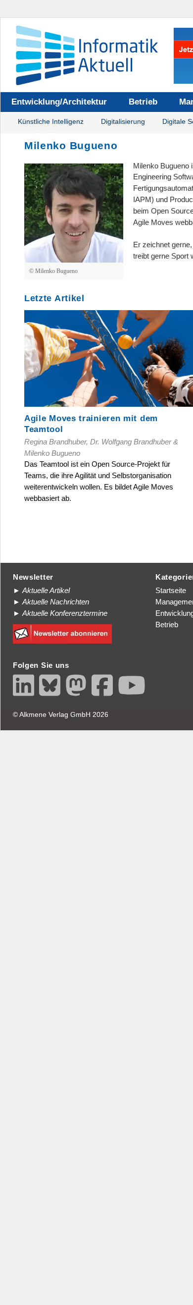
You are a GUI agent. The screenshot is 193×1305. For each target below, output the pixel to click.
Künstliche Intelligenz (51, 121)
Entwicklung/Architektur (59, 102)
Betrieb (143, 102)
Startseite (170, 590)
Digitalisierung (123, 121)
